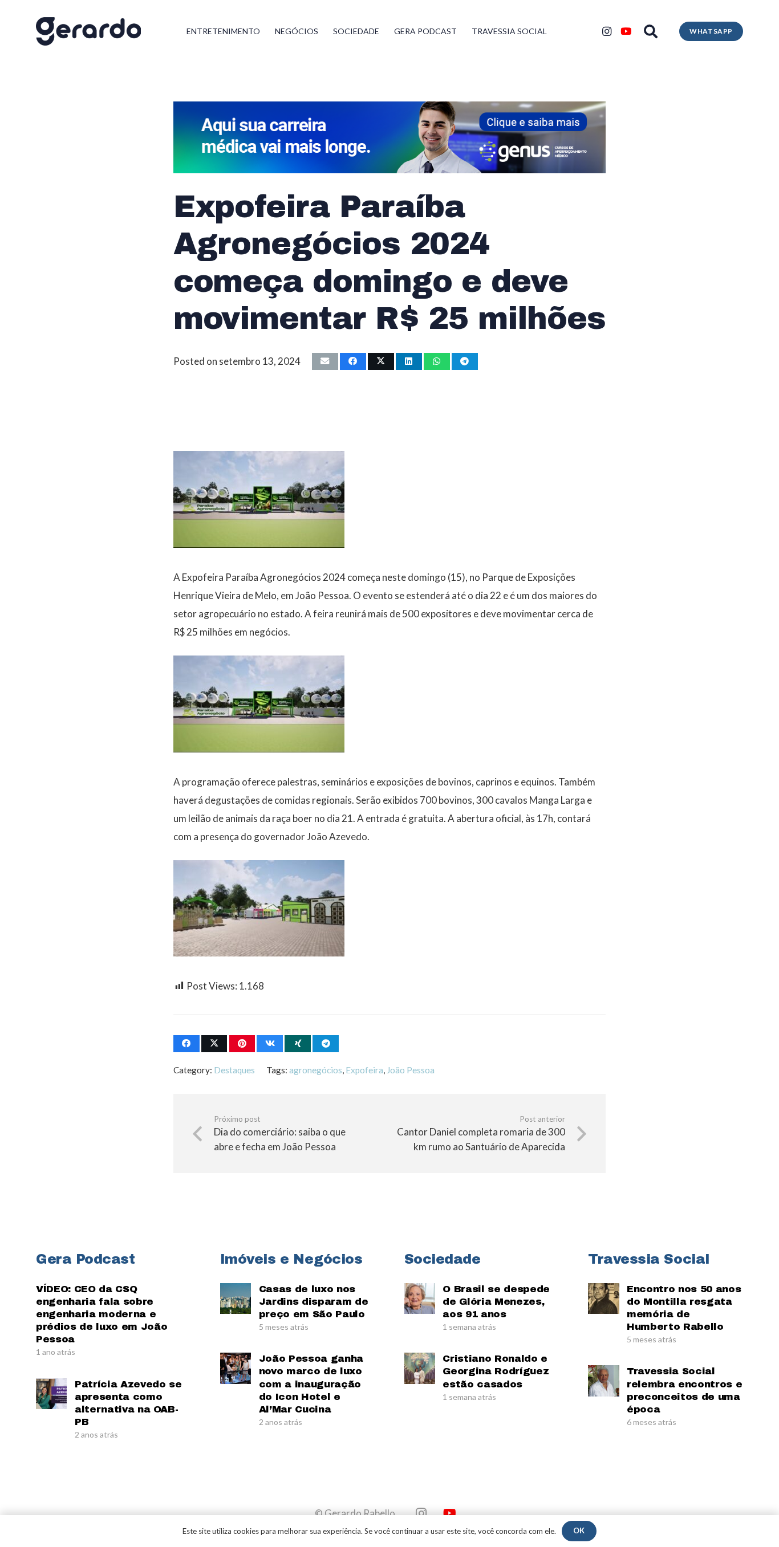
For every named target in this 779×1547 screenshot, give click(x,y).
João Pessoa (411, 1070)
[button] (651, 31)
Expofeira (364, 1070)
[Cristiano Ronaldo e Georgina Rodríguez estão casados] (419, 1368)
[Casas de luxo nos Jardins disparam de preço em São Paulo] (235, 1298)
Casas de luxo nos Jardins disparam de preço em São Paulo (313, 1302)
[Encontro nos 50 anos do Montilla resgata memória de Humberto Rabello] (603, 1298)
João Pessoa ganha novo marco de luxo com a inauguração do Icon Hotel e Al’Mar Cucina (311, 1383)
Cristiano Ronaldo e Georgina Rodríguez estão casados (496, 1371)
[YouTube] (626, 31)
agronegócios (315, 1070)
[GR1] (88, 31)
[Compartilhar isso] (353, 362)
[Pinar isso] (242, 1044)
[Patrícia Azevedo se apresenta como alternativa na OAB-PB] (51, 1393)
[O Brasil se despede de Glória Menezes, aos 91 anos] (419, 1298)
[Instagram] (606, 31)
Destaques (234, 1070)
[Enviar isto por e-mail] (325, 362)
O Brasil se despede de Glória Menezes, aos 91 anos (496, 1302)
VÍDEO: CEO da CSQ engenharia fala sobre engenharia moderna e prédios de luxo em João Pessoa (101, 1314)
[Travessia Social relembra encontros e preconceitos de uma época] (603, 1380)
